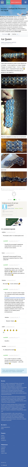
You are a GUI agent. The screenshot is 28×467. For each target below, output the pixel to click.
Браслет (4, 188)
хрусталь (8, 188)
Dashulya (4, 280)
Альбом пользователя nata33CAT (8, 42)
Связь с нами (4, 453)
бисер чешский (19, 188)
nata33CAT (11, 205)
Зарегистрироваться (16, 2)
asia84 (3, 326)
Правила (3, 448)
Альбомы (15, 34)
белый (6, 190)
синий (23, 188)
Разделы (3, 437)
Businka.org (3, 462)
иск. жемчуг (12, 188)
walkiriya (4, 232)
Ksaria (3, 253)
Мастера (3, 438)
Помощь (3, 451)
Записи (2, 435)
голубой (3, 190)
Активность (3, 440)
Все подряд (5, 34)
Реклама (3, 450)
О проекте (3, 447)
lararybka (4, 346)
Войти (8, 2)
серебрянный (11, 190)
